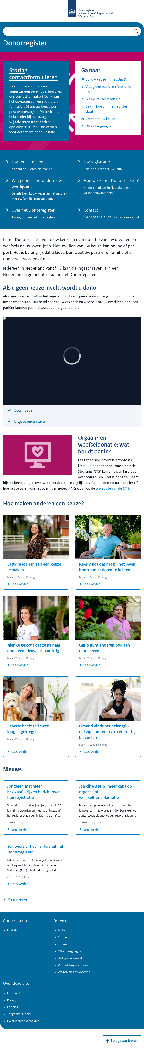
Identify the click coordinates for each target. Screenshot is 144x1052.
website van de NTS (114, 488)
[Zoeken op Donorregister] (136, 31)
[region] (72, 361)
